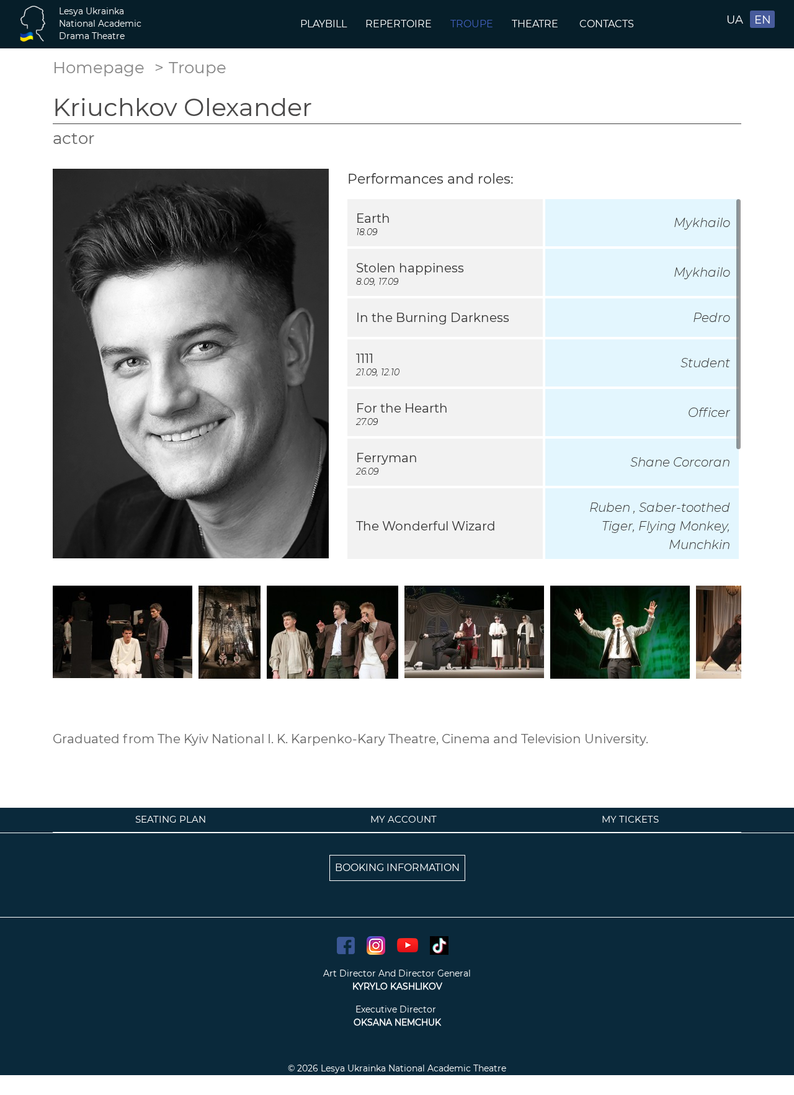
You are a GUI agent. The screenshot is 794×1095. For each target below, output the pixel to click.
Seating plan (170, 819)
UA (734, 20)
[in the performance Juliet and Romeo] (332, 631)
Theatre (536, 24)
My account (403, 819)
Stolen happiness (410, 268)
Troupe (471, 24)
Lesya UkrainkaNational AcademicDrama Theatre (100, 24)
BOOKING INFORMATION (397, 868)
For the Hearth (402, 408)
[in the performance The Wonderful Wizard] (620, 631)
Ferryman (386, 457)
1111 (364, 358)
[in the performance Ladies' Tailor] (474, 631)
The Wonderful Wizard (426, 526)
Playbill (323, 24)
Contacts (607, 24)
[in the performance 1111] (229, 631)
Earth (373, 218)
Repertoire (398, 24)
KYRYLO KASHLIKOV (397, 986)
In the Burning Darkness (432, 317)
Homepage (99, 68)
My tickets (630, 819)
